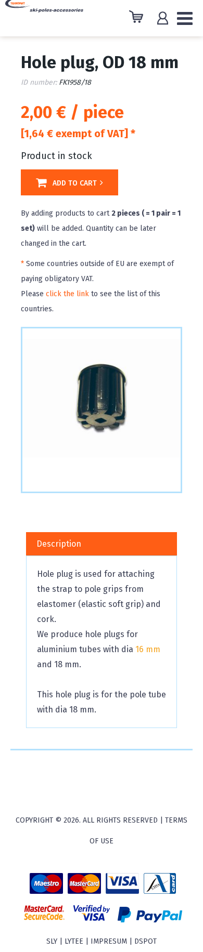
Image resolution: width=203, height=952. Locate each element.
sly (51, 941)
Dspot (145, 941)
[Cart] (138, 18)
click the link (67, 293)
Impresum (109, 941)
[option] (101, 398)
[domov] (44, 12)
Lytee (74, 941)
